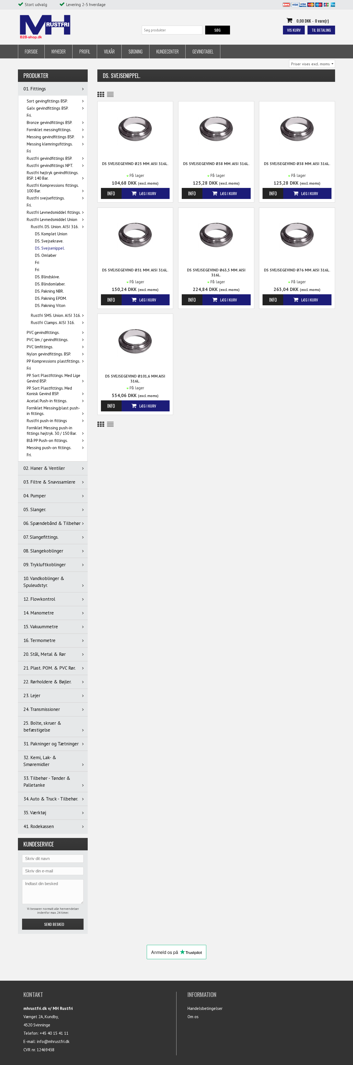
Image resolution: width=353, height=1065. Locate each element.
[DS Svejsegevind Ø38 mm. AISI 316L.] (216, 130)
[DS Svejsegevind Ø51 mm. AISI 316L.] (135, 236)
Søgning (136, 51)
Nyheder (59, 51)
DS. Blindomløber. (50, 284)
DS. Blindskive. (47, 276)
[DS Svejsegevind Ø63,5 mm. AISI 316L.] (216, 236)
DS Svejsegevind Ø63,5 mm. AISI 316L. (216, 272)
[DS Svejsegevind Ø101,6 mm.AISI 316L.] (135, 342)
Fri (29, 151)
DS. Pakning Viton (50, 305)
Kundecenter (167, 51)
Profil (84, 51)
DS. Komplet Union (51, 233)
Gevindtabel (202, 51)
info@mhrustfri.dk (53, 1041)
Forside (31, 51)
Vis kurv (294, 30)
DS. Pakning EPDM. (51, 298)
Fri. (29, 115)
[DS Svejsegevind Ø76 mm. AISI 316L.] (297, 236)
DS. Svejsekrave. (49, 241)
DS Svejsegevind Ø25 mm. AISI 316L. (135, 163)
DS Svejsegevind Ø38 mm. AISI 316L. (216, 163)
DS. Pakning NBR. (49, 291)
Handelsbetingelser (205, 1008)
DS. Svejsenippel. (50, 248)
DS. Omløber (46, 255)
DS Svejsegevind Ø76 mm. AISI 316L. (297, 270)
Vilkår (109, 51)
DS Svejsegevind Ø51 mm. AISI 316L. (135, 270)
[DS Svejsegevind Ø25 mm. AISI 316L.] (135, 130)
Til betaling (321, 30)
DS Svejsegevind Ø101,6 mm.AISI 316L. (135, 379)
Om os (193, 1016)
